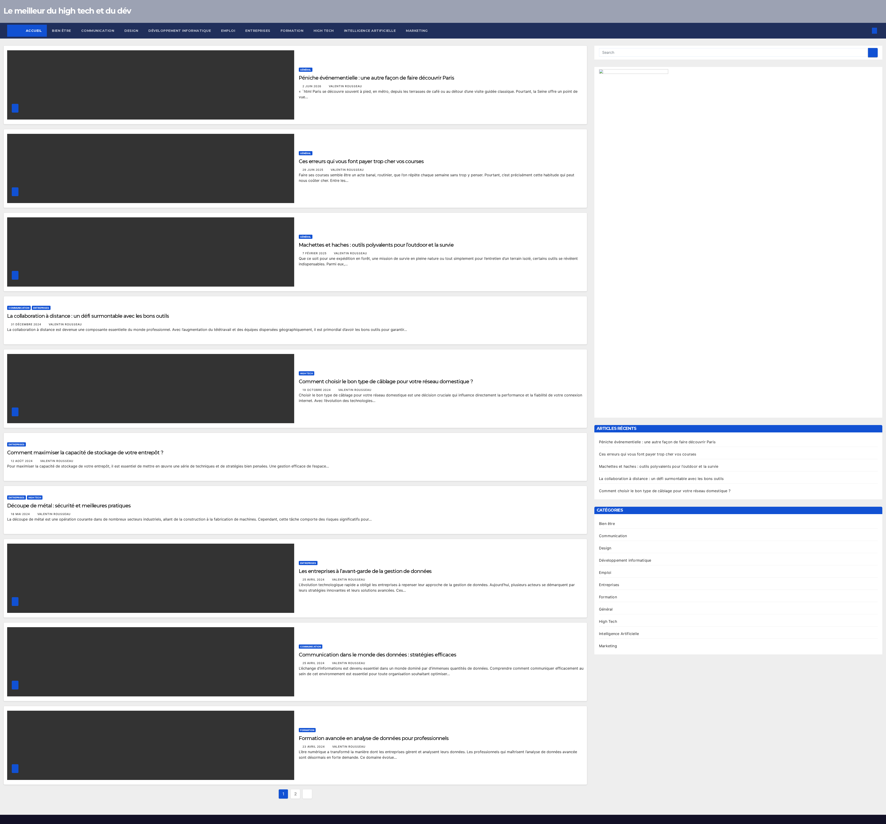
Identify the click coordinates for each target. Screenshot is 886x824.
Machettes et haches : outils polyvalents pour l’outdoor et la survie (376, 245)
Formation (292, 31)
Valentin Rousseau (345, 86)
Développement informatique (179, 31)
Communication (97, 31)
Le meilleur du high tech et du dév (67, 11)
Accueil (34, 31)
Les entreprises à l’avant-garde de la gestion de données (365, 571)
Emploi (228, 31)
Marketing (417, 31)
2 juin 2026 (312, 86)
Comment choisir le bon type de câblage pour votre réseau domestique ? (386, 381)
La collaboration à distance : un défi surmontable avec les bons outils (88, 316)
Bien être (61, 31)
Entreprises (257, 31)
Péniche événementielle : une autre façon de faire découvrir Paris (376, 78)
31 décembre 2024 (26, 324)
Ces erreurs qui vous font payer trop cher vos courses (361, 161)
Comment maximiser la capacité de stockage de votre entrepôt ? (85, 452)
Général (305, 69)
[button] (866, 30)
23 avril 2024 (314, 746)
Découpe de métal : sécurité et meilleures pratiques (69, 506)
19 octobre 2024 (317, 390)
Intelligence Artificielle (370, 31)
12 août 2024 (22, 461)
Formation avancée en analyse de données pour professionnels (374, 738)
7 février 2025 (314, 253)
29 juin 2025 (313, 169)
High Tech (324, 31)
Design (131, 31)
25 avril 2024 (314, 579)
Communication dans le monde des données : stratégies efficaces (377, 655)
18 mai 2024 (21, 514)
